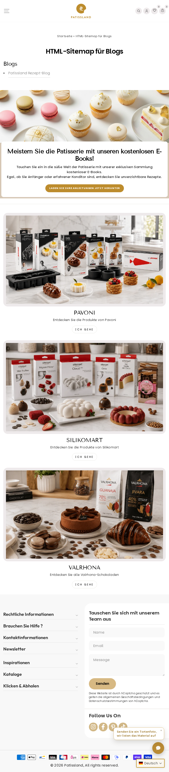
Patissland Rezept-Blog (29, 73)
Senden (102, 683)
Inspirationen (16, 662)
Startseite (64, 36)
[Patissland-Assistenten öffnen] (158, 748)
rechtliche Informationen (28, 614)
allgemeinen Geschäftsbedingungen (128, 697)
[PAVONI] (84, 259)
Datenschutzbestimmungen (108, 701)
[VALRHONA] (84, 514)
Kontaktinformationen (25, 637)
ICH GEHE (84, 329)
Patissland (73, 765)
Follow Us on (105, 715)
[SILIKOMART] (84, 387)
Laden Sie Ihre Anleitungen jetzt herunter (84, 188)
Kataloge (12, 674)
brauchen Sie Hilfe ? (23, 626)
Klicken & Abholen (21, 686)
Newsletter (14, 649)
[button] (139, 733)
